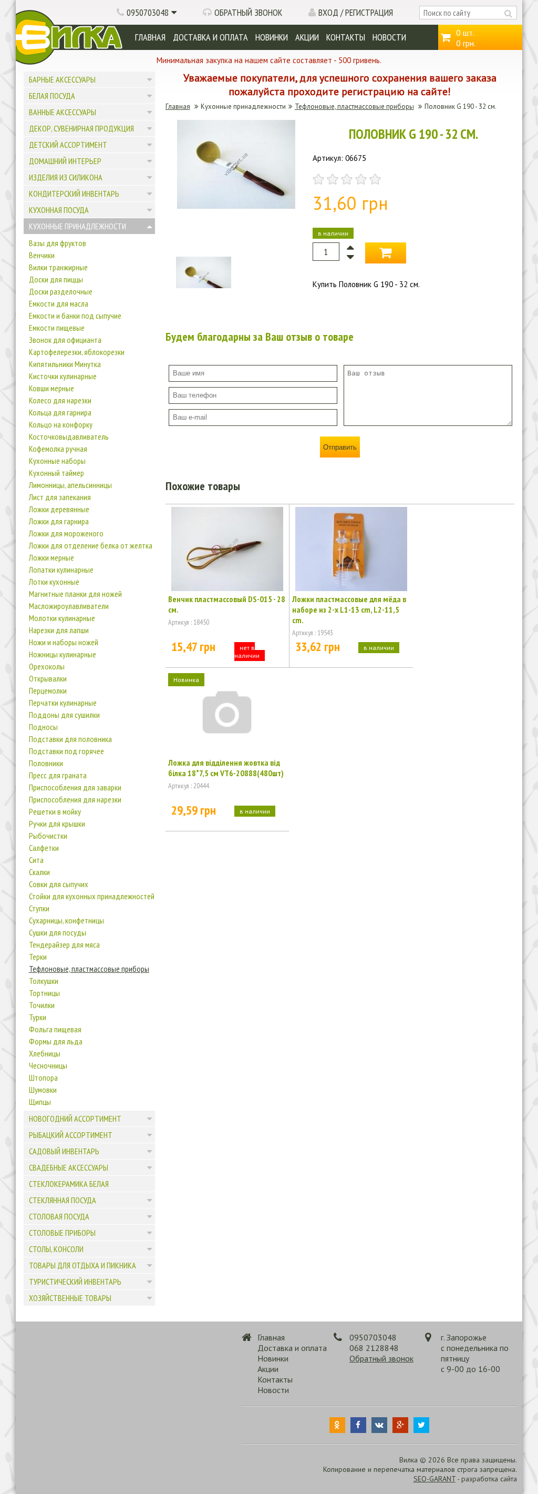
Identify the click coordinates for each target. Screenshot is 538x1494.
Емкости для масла (58, 303)
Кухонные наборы (57, 460)
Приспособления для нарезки (75, 799)
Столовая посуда (59, 1216)
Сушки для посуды (57, 932)
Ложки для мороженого (66, 533)
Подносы (43, 726)
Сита (36, 860)
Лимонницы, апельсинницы (70, 485)
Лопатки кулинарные (61, 569)
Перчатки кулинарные (63, 702)
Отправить (340, 447)
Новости (389, 37)
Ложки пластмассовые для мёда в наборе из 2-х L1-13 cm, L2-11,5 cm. (349, 609)
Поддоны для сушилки (64, 714)
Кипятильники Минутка (65, 364)
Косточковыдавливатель (69, 436)
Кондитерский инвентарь (74, 193)
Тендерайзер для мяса (64, 944)
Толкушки (43, 980)
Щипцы (40, 1101)
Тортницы (44, 993)
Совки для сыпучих (58, 884)
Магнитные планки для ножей (75, 593)
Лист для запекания (60, 497)
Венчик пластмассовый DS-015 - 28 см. (226, 604)
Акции (307, 37)
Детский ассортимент (68, 144)
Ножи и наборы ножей (63, 642)
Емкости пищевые (57, 327)
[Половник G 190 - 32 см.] (236, 206)
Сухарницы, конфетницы (66, 920)
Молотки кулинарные (62, 618)
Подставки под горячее (66, 751)
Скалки (39, 872)
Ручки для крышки (57, 823)
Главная (150, 37)
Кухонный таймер (56, 472)
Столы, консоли (56, 1249)
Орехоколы (47, 666)
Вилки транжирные (58, 267)
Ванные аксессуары (62, 112)
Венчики (42, 255)
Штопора (43, 1077)
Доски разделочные (60, 291)
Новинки (271, 37)
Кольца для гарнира (60, 412)
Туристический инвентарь (75, 1281)
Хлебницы (44, 1053)
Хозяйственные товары (70, 1298)
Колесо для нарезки (60, 400)
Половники (46, 763)
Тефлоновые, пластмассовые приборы (89, 968)
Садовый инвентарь (64, 1151)
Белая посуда (52, 95)
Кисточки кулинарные (63, 376)
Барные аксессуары (62, 79)
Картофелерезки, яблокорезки (77, 352)
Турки (37, 1017)
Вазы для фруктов (57, 243)
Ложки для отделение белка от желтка (90, 545)
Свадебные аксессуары (68, 1167)
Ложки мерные (51, 557)
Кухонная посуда (59, 210)
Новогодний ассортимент (75, 1118)
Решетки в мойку (55, 811)
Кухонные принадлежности (77, 226)
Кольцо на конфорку (60, 424)
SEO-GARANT (434, 1478)
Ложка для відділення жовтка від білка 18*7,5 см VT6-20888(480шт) (226, 767)
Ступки (39, 908)
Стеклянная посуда (62, 1200)
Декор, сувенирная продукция (81, 128)
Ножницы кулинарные (62, 654)
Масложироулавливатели (69, 606)
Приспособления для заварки (75, 787)
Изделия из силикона (65, 177)
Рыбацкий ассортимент (70, 1135)
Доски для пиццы (56, 279)
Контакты (345, 37)
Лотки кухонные (54, 581)
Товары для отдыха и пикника (82, 1265)
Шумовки (43, 1089)
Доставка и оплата (210, 37)
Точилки (42, 1005)
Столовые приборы (62, 1232)
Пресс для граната (58, 775)
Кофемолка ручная (58, 448)
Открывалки (48, 678)
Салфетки (44, 847)
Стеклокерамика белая (69, 1183)
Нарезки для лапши (59, 630)
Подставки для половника (70, 739)
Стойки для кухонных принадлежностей (91, 896)
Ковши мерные (51, 388)
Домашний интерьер (65, 161)
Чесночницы (48, 1065)
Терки (38, 956)
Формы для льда (55, 1041)
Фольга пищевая (55, 1029)
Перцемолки (48, 690)
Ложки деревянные (59, 509)
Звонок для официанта (65, 339)
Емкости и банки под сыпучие (75, 315)
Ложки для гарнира (59, 521)
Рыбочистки (48, 835)
